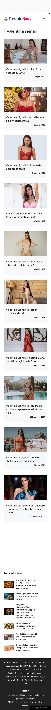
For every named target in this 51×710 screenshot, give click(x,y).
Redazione (23, 702)
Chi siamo (12, 702)
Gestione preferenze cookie (40, 708)
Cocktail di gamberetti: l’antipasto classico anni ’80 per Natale (27, 647)
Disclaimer (25, 706)
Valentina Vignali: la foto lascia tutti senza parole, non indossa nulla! (24, 409)
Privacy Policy (36, 702)
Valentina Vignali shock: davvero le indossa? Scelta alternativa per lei (25, 509)
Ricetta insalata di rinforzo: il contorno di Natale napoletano (26, 626)
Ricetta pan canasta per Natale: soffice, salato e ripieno (27, 596)
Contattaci (25, 684)
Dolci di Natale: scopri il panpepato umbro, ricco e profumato (27, 637)
